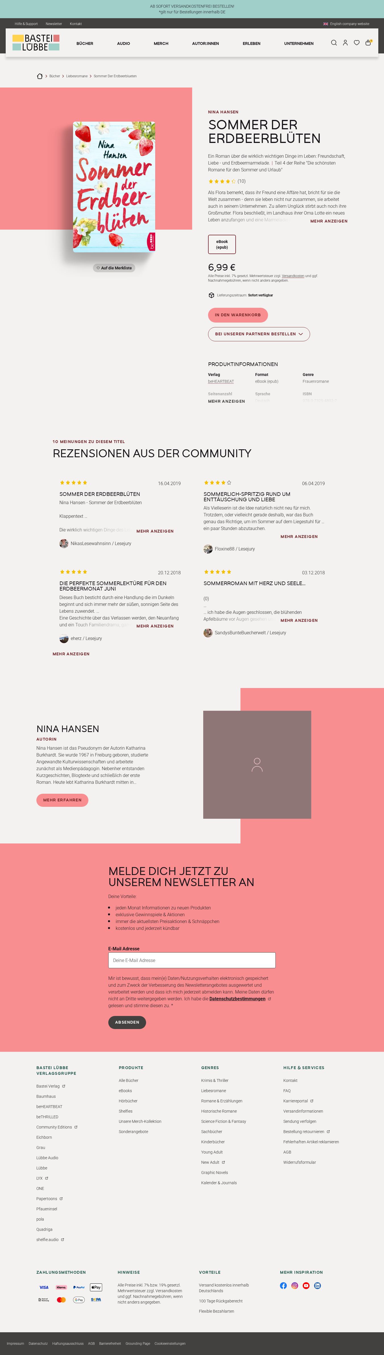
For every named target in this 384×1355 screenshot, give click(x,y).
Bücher (54, 76)
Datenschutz (38, 1344)
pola (40, 1219)
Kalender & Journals (219, 1183)
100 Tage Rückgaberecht (221, 1301)
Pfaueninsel (46, 1209)
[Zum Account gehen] (345, 42)
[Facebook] (283, 1285)
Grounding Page (138, 1344)
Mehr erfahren (62, 800)
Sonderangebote (133, 1131)
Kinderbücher (213, 1142)
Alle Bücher (128, 1080)
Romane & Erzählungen (221, 1101)
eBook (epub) (222, 244)
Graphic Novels (214, 1172)
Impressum (15, 1344)
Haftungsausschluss (68, 1344)
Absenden (127, 1022)
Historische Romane (219, 1111)
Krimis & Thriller (215, 1080)
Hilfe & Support (26, 24)
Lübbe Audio (47, 1158)
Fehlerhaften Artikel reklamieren (311, 1142)
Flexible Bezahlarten (216, 1311)
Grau (40, 1147)
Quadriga (44, 1229)
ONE (40, 1188)
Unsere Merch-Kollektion (140, 1121)
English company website (349, 24)
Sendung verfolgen (299, 1121)
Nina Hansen (223, 112)
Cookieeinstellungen (170, 1344)
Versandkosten (293, 276)
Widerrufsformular (299, 1162)
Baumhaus (46, 1096)
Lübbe (41, 1168)
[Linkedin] (317, 1285)
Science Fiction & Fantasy (223, 1121)
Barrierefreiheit (110, 1344)
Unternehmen (299, 44)
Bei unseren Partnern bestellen (255, 334)
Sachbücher (211, 1131)
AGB (287, 1152)
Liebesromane (77, 76)
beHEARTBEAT (221, 381)
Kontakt (76, 24)
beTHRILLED (47, 1117)
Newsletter (54, 24)
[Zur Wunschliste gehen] (356, 42)
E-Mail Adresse (124, 948)
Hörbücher (128, 1101)
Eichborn (44, 1137)
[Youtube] (306, 1285)
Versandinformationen (303, 1111)
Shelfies (125, 1111)
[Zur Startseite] (39, 76)
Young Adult (212, 1152)
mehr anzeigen (329, 221)
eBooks (125, 1090)
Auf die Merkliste (115, 269)
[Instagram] (294, 1285)
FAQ (286, 1090)
